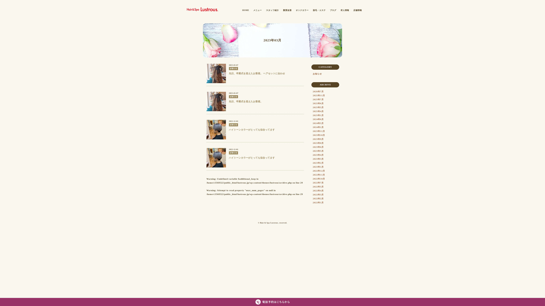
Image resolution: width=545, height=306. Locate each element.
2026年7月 (318, 91)
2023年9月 (318, 139)
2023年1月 (318, 167)
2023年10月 (319, 135)
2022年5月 (318, 187)
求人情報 (345, 10)
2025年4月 (318, 111)
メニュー (257, 10)
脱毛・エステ (319, 10)
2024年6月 (318, 119)
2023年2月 (318, 163)
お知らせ (317, 74)
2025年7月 (318, 99)
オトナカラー (302, 10)
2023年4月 (318, 155)
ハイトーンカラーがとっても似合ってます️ (252, 129)
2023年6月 (318, 147)
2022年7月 (318, 183)
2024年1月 (318, 127)
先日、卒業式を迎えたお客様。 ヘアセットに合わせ (257, 73)
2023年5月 (318, 151)
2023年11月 (319, 131)
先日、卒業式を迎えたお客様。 (246, 101)
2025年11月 (319, 95)
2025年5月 (318, 107)
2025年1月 (318, 115)
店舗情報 (357, 10)
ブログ (333, 10)
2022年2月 (318, 198)
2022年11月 (319, 175)
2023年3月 (318, 159)
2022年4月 (318, 191)
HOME (245, 10)
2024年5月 (318, 123)
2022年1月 (318, 202)
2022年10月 (319, 179)
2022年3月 (318, 195)
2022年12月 (319, 171)
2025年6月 (318, 103)
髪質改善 (287, 10)
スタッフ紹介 (272, 10)
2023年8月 (318, 143)
